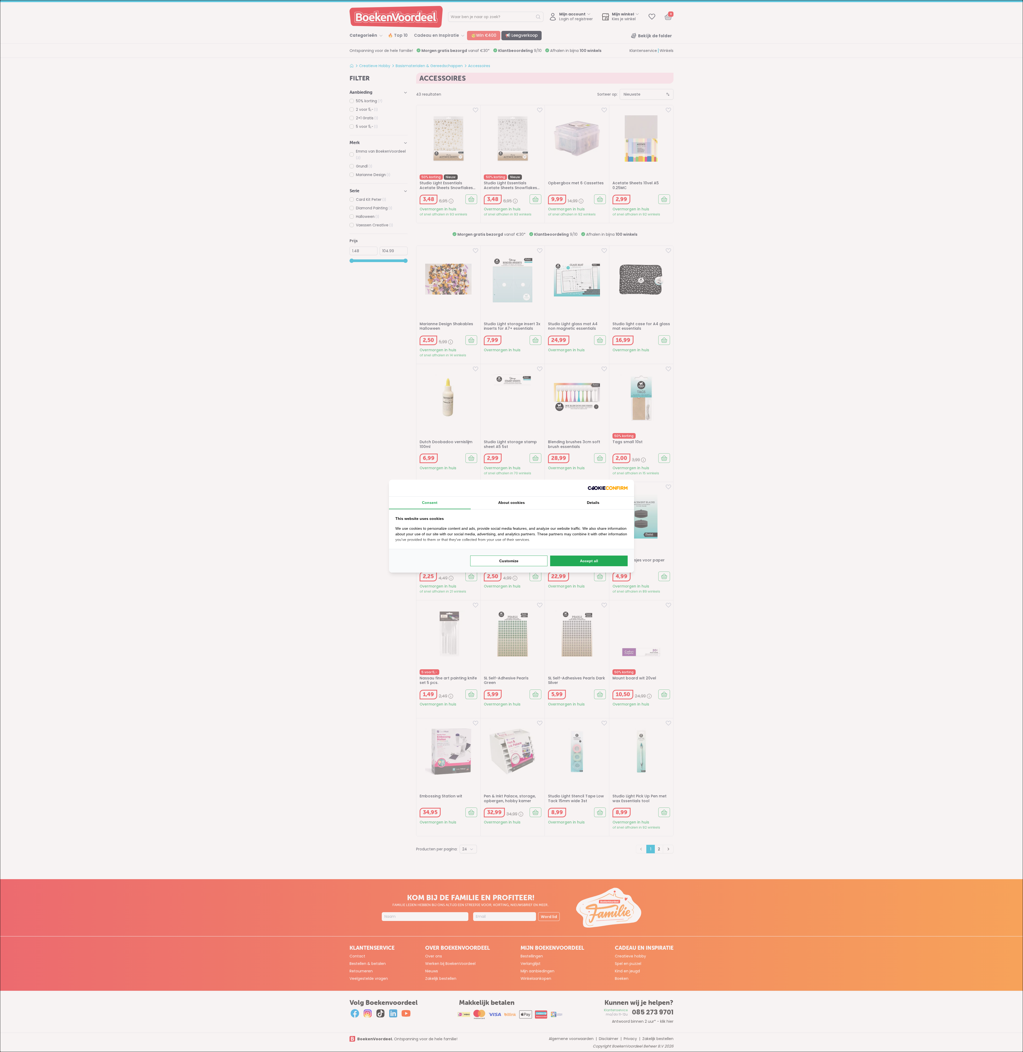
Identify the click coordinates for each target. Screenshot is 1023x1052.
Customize (508, 561)
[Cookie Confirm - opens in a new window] (608, 488)
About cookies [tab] (511, 502)
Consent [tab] (429, 502)
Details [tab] (593, 502)
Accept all (589, 561)
